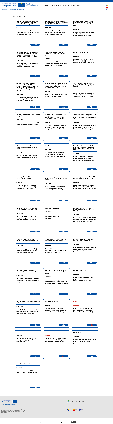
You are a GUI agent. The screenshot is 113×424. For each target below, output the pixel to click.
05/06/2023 (76, 56)
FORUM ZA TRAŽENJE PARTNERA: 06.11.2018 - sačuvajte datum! (83, 240)
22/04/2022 (48, 122)
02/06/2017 (48, 305)
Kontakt (87, 5)
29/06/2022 (76, 90)
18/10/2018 (76, 244)
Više (35, 45)
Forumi (75, 301)
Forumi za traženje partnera (24, 364)
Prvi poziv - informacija (51, 301)
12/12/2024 (19, 60)
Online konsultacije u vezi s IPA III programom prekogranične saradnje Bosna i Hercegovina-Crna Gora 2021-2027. (84, 148)
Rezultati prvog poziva (79, 270)
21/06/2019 (19, 213)
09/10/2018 (19, 275)
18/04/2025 (76, 29)
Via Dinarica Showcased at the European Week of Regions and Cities (27, 271)
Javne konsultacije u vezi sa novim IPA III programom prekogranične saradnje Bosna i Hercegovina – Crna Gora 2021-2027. (84, 116)
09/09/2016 (19, 367)
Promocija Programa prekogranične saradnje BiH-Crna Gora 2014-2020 (26, 208)
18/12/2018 (19, 245)
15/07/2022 (19, 94)
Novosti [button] (66, 5)
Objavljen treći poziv (51, 145)
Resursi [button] (73, 5)
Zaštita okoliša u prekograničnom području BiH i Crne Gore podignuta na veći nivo (84, 85)
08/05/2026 (19, 27)
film (31, 278)
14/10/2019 (76, 182)
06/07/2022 (48, 91)
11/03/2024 (48, 59)
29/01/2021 (19, 152)
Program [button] (46, 5)
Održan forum (77, 332)
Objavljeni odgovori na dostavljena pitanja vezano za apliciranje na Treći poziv (27, 147)
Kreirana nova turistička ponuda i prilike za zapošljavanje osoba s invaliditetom (28, 115)
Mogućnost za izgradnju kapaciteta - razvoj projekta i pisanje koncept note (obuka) (56, 272)
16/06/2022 (19, 120)
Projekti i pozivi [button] (56, 5)
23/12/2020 (48, 149)
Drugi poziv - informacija (52, 208)
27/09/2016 (76, 336)
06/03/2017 (76, 305)
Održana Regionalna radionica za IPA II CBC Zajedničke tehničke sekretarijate (84, 177)
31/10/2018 (48, 245)
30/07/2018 (76, 274)
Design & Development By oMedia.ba (62, 422)
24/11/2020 (19, 182)
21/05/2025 (48, 27)
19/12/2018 (76, 214)
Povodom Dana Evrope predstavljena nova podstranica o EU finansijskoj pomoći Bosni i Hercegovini (27, 23)
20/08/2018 (48, 277)
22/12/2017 (19, 306)
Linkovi (79, 5)
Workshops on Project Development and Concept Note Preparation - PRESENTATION (55, 241)
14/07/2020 (48, 183)
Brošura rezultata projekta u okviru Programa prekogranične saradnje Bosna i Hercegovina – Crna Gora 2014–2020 (83, 23)
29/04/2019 (48, 212)
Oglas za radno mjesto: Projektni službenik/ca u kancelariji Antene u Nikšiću (55, 54)
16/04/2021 (76, 122)
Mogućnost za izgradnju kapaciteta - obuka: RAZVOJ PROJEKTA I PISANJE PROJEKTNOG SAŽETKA (56, 23)
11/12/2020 (76, 153)
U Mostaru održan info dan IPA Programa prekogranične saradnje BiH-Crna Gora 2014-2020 (27, 241)
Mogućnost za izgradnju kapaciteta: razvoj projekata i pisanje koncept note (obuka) (56, 178)
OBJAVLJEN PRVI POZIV (80, 52)
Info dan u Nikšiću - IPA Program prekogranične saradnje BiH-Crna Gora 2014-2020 (84, 209)
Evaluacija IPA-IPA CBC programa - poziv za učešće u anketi (26, 177)
